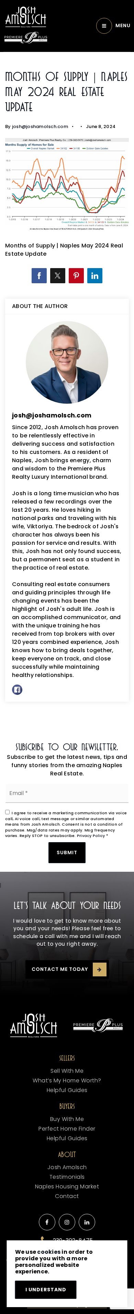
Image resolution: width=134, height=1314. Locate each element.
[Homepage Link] (25, 17)
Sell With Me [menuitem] (67, 1071)
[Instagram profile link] (67, 1222)
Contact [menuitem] (67, 1196)
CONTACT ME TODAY (60, 969)
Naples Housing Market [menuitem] (67, 1186)
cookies (48, 1252)
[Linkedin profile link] (87, 1222)
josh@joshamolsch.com (40, 126)
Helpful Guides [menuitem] (67, 1090)
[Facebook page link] (47, 1222)
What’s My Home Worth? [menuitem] (67, 1080)
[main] (67, 392)
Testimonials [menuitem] (67, 1177)
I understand (45, 1289)
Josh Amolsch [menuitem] (67, 1167)
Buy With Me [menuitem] (67, 1119)
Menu (123, 25)
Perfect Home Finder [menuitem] (67, 1129)
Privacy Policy (91, 835)
